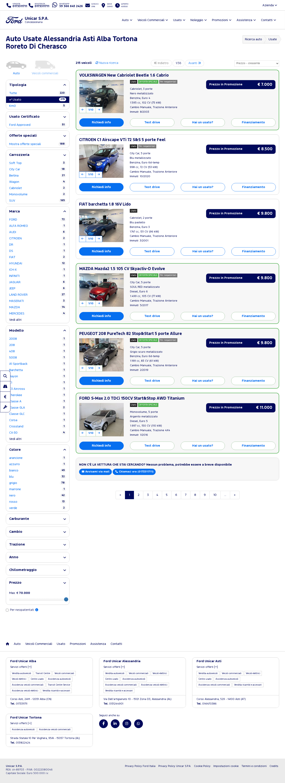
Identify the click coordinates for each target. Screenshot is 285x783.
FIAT (37, 257)
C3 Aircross (37, 389)
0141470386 (207, 704)
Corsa (37, 420)
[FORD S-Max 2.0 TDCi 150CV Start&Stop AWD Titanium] (101, 419)
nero (37, 495)
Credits (274, 766)
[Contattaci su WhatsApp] (138, 723)
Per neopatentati (22, 610)
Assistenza (98, 644)
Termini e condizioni (254, 766)
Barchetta (37, 370)
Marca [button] (14, 211)
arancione (37, 458)
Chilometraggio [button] (23, 570)
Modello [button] (16, 330)
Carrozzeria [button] (19, 155)
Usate (273, 39)
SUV (37, 200)
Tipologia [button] (17, 85)
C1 (37, 382)
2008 (37, 338)
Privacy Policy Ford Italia (140, 766)
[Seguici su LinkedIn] (115, 723)
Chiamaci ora (135, 472)
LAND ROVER (37, 294)
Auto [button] (125, 20)
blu (37, 476)
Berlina (37, 175)
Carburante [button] (19, 518)
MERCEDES (37, 313)
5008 (37, 357)
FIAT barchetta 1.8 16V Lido (105, 204)
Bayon (37, 376)
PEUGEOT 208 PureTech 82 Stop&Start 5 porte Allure (130, 334)
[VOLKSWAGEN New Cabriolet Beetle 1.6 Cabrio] (101, 96)
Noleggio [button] (196, 20)
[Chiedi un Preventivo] (5, 397)
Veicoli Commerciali (38, 644)
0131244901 (113, 704)
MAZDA (37, 307)
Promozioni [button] (220, 20)
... (225, 495)
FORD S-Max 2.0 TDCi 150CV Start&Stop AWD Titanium (131, 398)
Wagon (37, 182)
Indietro (163, 63)
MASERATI (37, 301)
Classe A (37, 401)
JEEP (37, 288)
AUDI (37, 232)
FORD (37, 219)
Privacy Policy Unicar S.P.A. (174, 766)
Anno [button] (13, 557)
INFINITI (37, 276)
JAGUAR (37, 282)
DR (37, 244)
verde (37, 508)
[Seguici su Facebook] (103, 723)
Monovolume (37, 194)
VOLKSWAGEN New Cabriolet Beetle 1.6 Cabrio (124, 75)
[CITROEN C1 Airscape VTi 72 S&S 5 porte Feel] (101, 161)
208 (37, 345)
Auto (17, 644)
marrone (37, 489)
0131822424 (20, 743)
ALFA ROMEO (37, 226)
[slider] (66, 599)
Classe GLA (37, 407)
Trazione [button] (17, 544)
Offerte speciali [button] (23, 135)
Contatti (116, 644)
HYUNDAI (37, 263)
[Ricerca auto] (5, 376)
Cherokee (37, 395)
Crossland (37, 426)
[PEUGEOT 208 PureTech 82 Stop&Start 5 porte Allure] (101, 355)
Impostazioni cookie (225, 766)
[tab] (37, 85)
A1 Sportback (37, 363)
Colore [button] (15, 449)
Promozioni (78, 644)
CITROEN (37, 238)
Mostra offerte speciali (37, 144)
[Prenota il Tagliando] (5, 407)
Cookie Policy (202, 766)
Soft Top (37, 163)
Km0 (37, 106)
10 (215, 495)
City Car (37, 169)
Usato (39, 99)
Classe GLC (37, 414)
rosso (37, 501)
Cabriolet (37, 188)
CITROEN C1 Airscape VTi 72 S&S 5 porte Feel (122, 140)
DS (37, 251)
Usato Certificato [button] (24, 116)
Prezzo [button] (15, 582)
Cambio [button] (15, 531)
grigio (37, 483)
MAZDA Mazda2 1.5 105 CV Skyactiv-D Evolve (122, 269)
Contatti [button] (266, 20)
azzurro (37, 464)
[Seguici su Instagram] (126, 723)
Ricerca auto (253, 39)
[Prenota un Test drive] (5, 386)
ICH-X (37, 269)
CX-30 (37, 432)
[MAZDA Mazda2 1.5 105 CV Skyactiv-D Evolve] (101, 290)
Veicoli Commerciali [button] (150, 20)
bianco (37, 470)
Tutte (37, 93)
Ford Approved (37, 125)
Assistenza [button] (244, 20)
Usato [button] (177, 20)
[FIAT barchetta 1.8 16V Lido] (101, 225)
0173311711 (18, 704)
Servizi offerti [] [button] (21, 667)
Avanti (193, 63)
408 (37, 351)
